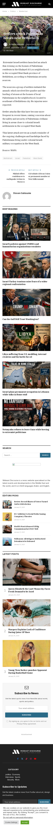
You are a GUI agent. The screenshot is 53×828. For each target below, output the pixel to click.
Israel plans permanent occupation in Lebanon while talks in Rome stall (25, 393)
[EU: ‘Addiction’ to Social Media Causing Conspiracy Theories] (7, 517)
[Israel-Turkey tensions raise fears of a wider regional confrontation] (26, 264)
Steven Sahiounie (17, 44)
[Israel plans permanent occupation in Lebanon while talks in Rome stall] (26, 375)
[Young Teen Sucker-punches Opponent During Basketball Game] (27, 653)
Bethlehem (8, 158)
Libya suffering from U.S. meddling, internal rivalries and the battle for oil (24, 355)
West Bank (37, 158)
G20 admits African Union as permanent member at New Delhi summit (39, 176)
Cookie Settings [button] (11, 822)
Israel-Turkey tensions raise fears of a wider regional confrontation (24, 282)
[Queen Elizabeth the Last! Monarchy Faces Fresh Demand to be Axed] (27, 572)
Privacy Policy (22, 724)
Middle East (33, 48)
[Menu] (4, 4)
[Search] (49, 4)
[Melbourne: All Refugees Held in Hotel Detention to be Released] (7, 541)
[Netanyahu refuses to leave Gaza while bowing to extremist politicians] (26, 412)
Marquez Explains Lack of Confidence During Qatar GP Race (27, 630)
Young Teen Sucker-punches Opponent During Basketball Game (27, 671)
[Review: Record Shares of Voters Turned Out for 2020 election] (7, 504)
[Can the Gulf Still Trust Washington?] (26, 302)
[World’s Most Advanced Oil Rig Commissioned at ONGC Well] (7, 529)
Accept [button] (25, 822)
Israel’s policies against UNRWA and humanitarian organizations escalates (21, 245)
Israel (17, 158)
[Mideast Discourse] (26, 4)
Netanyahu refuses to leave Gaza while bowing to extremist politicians (25, 430)
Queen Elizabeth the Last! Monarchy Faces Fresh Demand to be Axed (29, 590)
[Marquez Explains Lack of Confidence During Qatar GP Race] (27, 612)
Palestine (26, 158)
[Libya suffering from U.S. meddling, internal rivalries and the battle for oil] (26, 337)
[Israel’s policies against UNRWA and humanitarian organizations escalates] (26, 227)
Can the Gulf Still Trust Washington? (20, 319)
